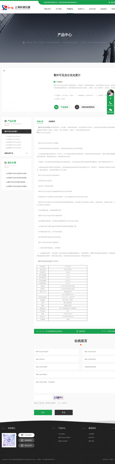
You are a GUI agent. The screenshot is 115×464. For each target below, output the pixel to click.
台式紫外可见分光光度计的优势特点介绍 (17, 177)
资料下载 (91, 441)
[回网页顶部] (110, 99)
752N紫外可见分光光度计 (13, 136)
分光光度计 (61, 434)
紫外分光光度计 (63, 441)
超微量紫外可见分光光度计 (13, 148)
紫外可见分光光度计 (53, 42)
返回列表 (82, 331)
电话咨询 (110, 105)
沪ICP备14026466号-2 (48, 459)
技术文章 (92, 9)
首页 (35, 42)
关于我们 (59, 9)
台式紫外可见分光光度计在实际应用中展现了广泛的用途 (17, 173)
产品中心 (70, 9)
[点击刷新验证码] (58, 397)
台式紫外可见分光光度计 (70, 42)
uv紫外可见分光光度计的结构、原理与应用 (17, 182)
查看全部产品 (8, 153)
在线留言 (103, 9)
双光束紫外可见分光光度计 (13, 142)
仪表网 (111, 459)
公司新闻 (91, 434)
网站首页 (47, 9)
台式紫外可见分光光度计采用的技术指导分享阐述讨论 (17, 186)
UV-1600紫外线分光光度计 (53, 331)
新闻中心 (81, 9)
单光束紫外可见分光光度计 (13, 145)
